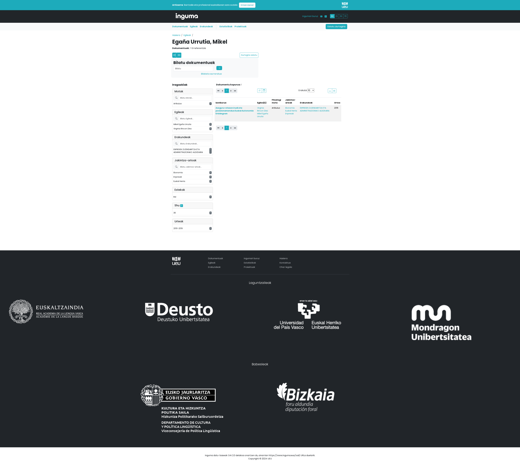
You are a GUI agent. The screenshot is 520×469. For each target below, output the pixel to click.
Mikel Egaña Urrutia (262, 115)
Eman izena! (247, 5)
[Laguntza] (326, 16)
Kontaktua (285, 262)
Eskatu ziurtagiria (336, 26)
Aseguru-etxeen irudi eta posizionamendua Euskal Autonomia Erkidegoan (234, 111)
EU (332, 16)
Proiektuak (240, 26)
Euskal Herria (291, 110)
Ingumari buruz (310, 16)
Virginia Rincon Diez (262, 109)
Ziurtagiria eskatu (249, 55)
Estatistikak (226, 26)
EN (341, 16)
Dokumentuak (180, 26)
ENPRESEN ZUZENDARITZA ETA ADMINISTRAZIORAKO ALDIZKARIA (314, 109)
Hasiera (176, 35)
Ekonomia (290, 108)
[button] (179, 55)
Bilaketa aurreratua (211, 73)
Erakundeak (206, 26)
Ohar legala (286, 267)
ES (337, 16)
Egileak (194, 26)
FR (345, 16)
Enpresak (289, 113)
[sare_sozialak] (174, 55)
